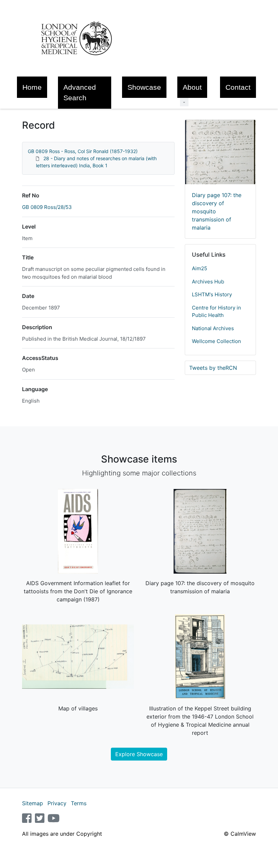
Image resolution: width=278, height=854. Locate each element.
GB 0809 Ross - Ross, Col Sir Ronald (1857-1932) (83, 151)
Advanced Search (79, 92)
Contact (238, 87)
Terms (78, 803)
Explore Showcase (139, 754)
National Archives (213, 328)
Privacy (56, 803)
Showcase (144, 87)
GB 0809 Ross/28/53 (47, 207)
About (192, 87)
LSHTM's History (212, 294)
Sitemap (32, 803)
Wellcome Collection (216, 341)
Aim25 (199, 268)
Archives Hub (208, 281)
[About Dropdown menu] (184, 102)
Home (32, 87)
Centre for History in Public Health (216, 311)
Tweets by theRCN (213, 367)
